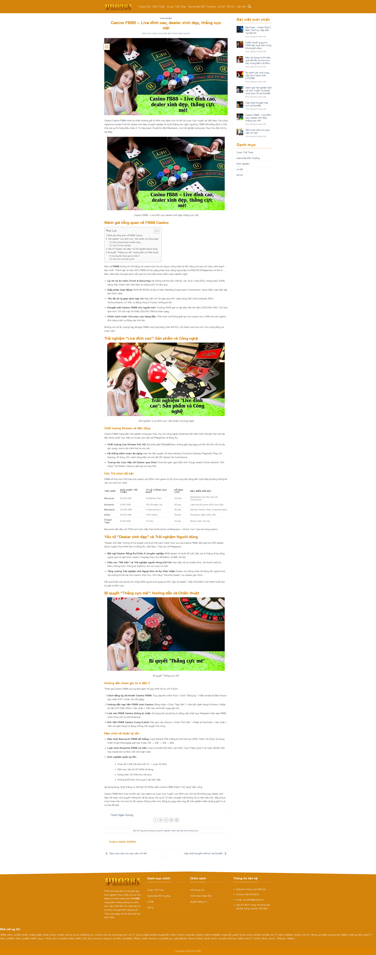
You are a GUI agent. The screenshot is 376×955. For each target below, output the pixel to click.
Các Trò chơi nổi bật (122, 245)
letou (139, 934)
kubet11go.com (119, 934)
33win (264, 938)
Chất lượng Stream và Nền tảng (126, 242)
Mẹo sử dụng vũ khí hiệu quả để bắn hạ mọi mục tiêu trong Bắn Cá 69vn (258, 60)
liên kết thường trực (189, 830)
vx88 (206, 934)
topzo (40, 938)
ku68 (351, 934)
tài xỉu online (246, 934)
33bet (173, 934)
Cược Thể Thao (176, 6)
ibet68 (153, 934)
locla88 (63, 938)
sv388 (17, 934)
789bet (291, 938)
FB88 (201, 124)
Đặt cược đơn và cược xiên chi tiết (128, 853)
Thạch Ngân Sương (181, 33)
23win (53, 934)
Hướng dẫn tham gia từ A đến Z (126, 256)
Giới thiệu (159, 6)
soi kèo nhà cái (103, 934)
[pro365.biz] (119, 7)
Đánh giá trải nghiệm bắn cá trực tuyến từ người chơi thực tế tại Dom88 (258, 90)
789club (281, 938)
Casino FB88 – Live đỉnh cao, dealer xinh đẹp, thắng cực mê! (258, 118)
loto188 (266, 934)
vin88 (32, 934)
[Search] (249, 6)
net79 (306, 934)
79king (313, 934)
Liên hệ (241, 6)
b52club (232, 938)
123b (84, 938)
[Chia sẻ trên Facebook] (155, 820)
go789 (358, 934)
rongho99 (226, 934)
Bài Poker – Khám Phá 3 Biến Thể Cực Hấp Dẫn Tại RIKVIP (258, 30)
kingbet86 (163, 934)
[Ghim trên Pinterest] (171, 820)
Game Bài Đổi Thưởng (201, 6)
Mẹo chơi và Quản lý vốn (123, 259)
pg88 (39, 934)
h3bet (181, 934)
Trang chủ (144, 6)
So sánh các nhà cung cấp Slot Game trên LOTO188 (257, 75)
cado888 (127, 938)
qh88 (78, 938)
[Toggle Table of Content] (155, 231)
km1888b (215, 934)
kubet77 (367, 934)
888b (3, 934)
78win (18, 938)
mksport (107, 938)
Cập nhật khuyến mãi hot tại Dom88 (203, 853)
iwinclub (97, 938)
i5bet (3, 938)
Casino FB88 (119, 120)
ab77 (54, 938)
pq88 (146, 934)
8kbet (200, 938)
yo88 (235, 934)
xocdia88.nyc (165, 938)
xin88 (46, 934)
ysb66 (199, 934)
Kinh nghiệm (166, 18)
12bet (281, 934)
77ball (48, 938)
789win (137, 938)
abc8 (207, 938)
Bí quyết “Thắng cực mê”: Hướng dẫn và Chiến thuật (133, 252)
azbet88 (190, 934)
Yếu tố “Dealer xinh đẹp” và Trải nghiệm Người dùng (132, 249)
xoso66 (222, 938)
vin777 (131, 934)
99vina (191, 938)
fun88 (60, 934)
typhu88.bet (180, 938)
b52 (90, 938)
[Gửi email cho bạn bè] (166, 820)
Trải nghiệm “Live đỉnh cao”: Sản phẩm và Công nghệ (133, 239)
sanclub (153, 938)
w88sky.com (87, 934)
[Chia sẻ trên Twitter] (160, 820)
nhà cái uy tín (72, 934)
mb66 (71, 938)
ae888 (10, 938)
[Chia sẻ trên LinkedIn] (176, 820)
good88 (322, 934)
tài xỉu (272, 938)
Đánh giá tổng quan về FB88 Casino (125, 235)
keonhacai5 (334, 934)
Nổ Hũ (230, 6)
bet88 (257, 934)
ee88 (144, 938)
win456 (117, 938)
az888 (25, 938)
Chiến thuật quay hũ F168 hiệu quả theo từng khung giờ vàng (258, 45)
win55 (214, 938)
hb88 (33, 938)
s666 (25, 934)
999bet (289, 934)
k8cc (10, 934)
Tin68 (257, 938)
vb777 (274, 934)
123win (297, 934)
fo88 (240, 938)
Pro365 (197, 951)
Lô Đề (221, 6)
